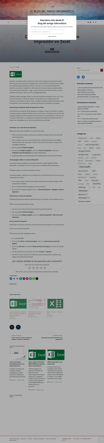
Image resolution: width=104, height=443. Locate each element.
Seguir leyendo (52, 36)
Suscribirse (68, 32)
